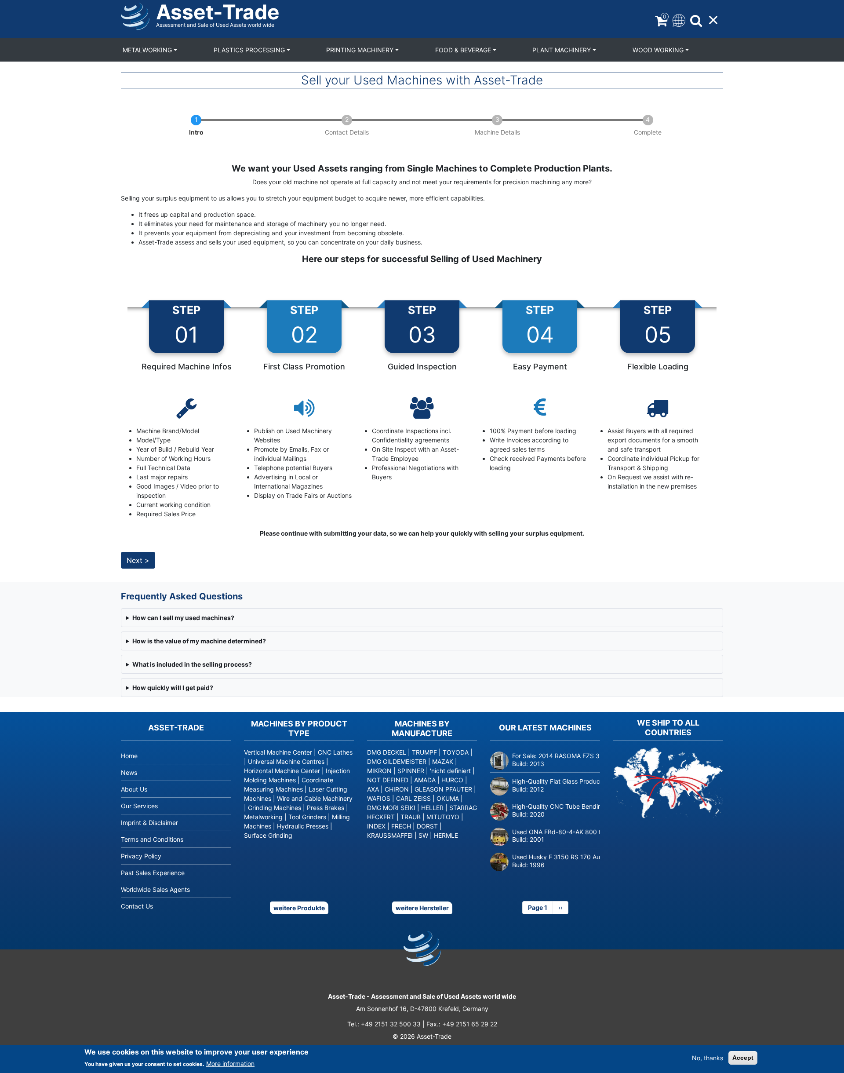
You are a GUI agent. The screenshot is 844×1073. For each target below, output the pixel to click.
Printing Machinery (360, 50)
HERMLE (446, 835)
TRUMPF (424, 752)
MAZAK (442, 761)
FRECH (401, 826)
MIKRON (379, 770)
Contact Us (137, 906)
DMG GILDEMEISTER (396, 761)
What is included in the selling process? (192, 664)
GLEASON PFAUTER (443, 789)
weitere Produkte (299, 908)
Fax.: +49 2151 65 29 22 (461, 1024)
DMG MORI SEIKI (391, 807)
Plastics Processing (250, 50)
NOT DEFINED (387, 780)
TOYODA (456, 752)
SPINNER (410, 770)
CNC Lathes (335, 752)
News (129, 772)
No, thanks (707, 1058)
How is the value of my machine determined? (199, 641)
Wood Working (659, 50)
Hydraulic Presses (302, 826)
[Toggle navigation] (678, 19)
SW (423, 835)
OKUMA (448, 798)
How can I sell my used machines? (183, 617)
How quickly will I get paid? (172, 687)
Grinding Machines (274, 807)
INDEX (376, 826)
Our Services (139, 806)
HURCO (452, 780)
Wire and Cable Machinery (315, 798)
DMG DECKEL (386, 752)
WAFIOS (378, 798)
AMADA (425, 780)
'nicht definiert (450, 770)
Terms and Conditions (152, 839)
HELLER (432, 807)
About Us (134, 789)
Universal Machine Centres (286, 761)
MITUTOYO (442, 817)
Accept (742, 1057)
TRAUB (410, 817)
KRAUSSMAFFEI (390, 835)
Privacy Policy (141, 856)
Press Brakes (325, 807)
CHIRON (397, 789)
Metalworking (148, 50)
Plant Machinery (562, 50)
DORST (427, 826)
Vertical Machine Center (278, 752)
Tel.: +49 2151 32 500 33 (384, 1024)
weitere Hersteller (422, 908)
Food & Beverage (464, 50)
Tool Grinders (307, 817)
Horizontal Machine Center (282, 770)
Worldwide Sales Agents (155, 889)
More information (230, 1063)
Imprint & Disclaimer (149, 822)
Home (129, 755)
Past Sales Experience (153, 872)
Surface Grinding (268, 835)
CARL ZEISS (413, 798)
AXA (373, 789)
